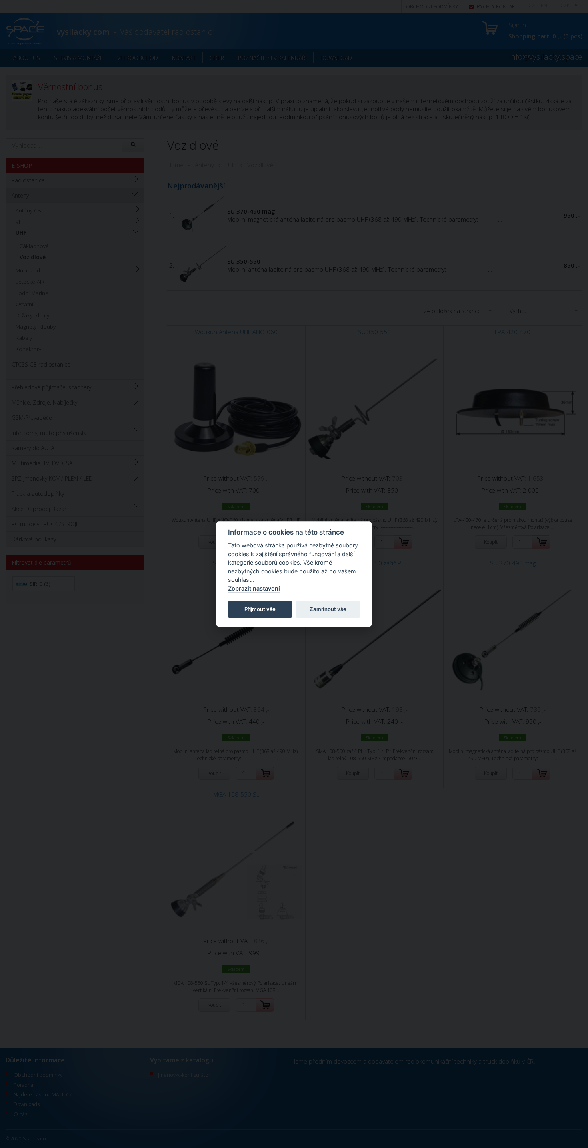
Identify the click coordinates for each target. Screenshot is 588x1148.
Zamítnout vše (328, 609)
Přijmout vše (260, 609)
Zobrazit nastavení (254, 588)
